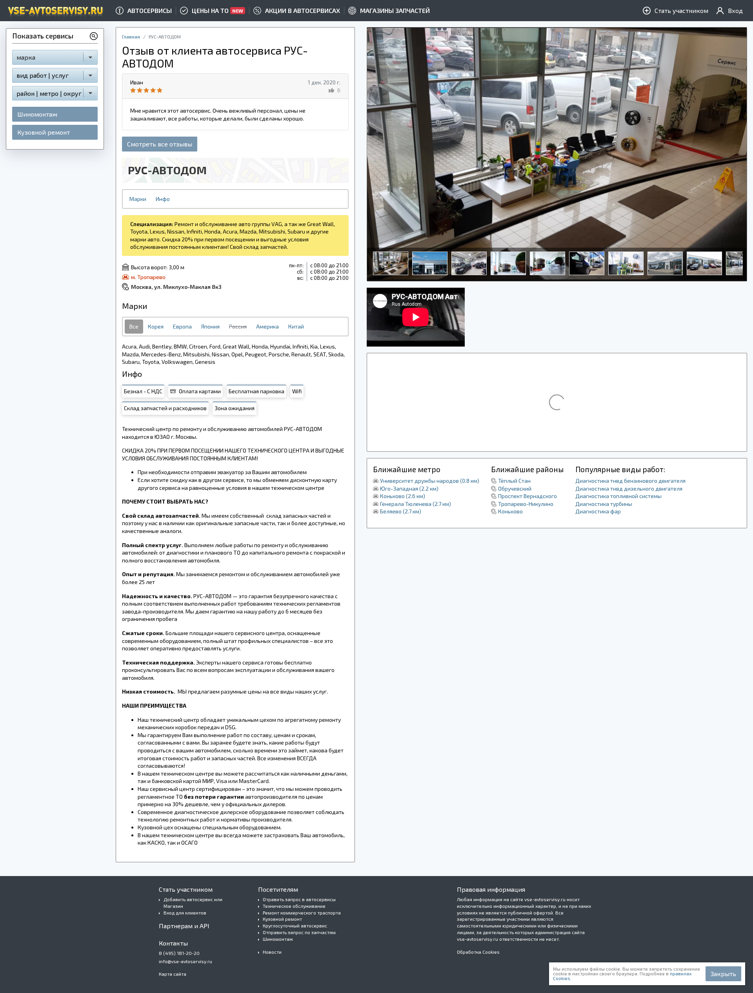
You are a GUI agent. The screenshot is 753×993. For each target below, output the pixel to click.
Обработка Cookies (478, 952)
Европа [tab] (182, 326)
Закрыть (723, 973)
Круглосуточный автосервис (295, 925)
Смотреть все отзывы (159, 144)
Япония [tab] (210, 326)
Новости (272, 952)
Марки (137, 198)
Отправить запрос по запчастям (299, 932)
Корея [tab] (156, 326)
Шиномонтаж (37, 114)
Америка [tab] (267, 326)
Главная (131, 36)
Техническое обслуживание (294, 906)
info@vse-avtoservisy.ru (185, 961)
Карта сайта (172, 974)
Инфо (163, 198)
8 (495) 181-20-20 (179, 953)
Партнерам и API (184, 925)
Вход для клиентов (185, 912)
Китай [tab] (296, 326)
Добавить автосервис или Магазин (193, 902)
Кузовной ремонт (43, 132)
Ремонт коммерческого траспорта (302, 912)
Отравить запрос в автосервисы (299, 899)
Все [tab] (133, 326)
